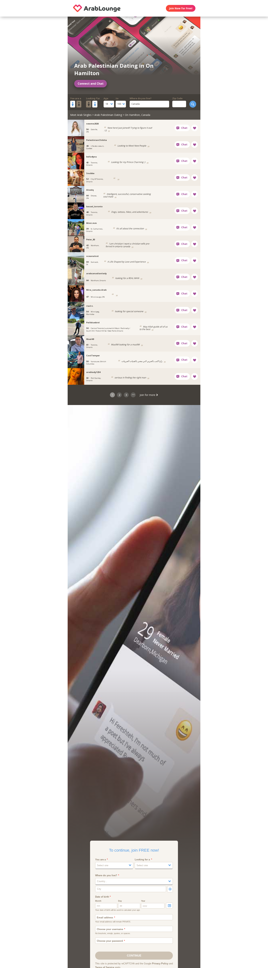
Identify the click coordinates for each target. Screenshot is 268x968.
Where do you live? (141, 98)
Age (106, 98)
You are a (75, 98)
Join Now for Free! (180, 8)
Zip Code (177, 98)
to (117, 98)
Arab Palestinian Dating (108, 115)
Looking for (93, 98)
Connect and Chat (91, 84)
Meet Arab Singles (81, 115)
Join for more (148, 395)
